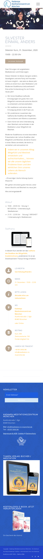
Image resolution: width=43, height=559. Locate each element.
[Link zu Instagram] (35, 556)
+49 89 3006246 (13, 429)
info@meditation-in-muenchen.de (19, 427)
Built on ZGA (21, 554)
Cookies (21, 433)
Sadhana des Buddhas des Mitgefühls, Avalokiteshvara (20, 253)
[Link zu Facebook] (32, 556)
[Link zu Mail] (38, 556)
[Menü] (37, 4)
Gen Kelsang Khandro (23, 272)
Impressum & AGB (10, 433)
